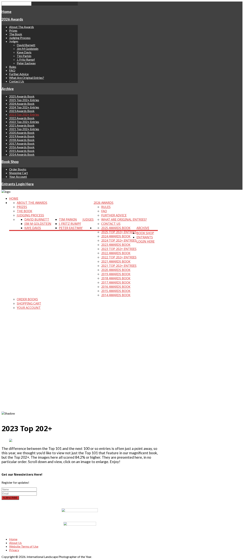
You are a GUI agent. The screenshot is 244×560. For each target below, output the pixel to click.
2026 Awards (12, 19)
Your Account (18, 176)
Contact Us (16, 81)
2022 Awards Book (22, 118)
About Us (15, 543)
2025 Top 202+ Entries (24, 100)
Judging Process (19, 38)
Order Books (17, 169)
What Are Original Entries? (26, 77)
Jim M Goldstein (27, 48)
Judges (88, 219)
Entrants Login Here (18, 184)
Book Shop (10, 162)
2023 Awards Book (22, 111)
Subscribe (10, 497)
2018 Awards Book (22, 140)
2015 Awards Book (22, 151)
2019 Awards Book (22, 136)
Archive (8, 89)
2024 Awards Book (22, 103)
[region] (80, 364)
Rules (12, 67)
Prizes (13, 30)
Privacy (14, 550)
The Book (15, 34)
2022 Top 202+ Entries (24, 121)
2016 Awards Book (22, 147)
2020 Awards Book (22, 132)
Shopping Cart (18, 173)
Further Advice (19, 74)
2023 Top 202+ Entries (24, 114)
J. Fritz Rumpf (26, 59)
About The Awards (21, 27)
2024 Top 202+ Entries (24, 107)
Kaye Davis (24, 52)
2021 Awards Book (22, 125)
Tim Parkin (24, 56)
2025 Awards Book (22, 96)
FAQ (12, 70)
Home (6, 12)
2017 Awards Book (22, 143)
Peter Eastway (26, 63)
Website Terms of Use (23, 546)
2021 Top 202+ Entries (24, 129)
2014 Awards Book (22, 154)
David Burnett (26, 45)
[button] (80, 402)
